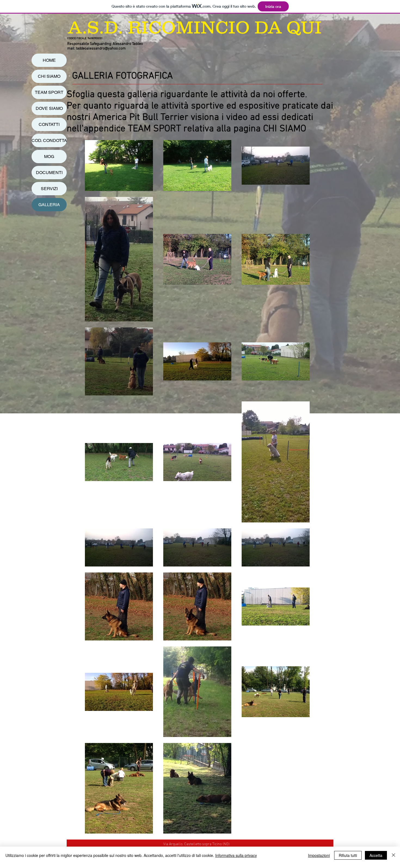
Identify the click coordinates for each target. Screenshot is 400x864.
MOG (49, 156)
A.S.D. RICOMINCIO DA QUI (195, 27)
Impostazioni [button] (319, 855)
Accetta (376, 855)
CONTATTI (49, 124)
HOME (49, 60)
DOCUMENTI (49, 172)
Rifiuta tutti (348, 855)
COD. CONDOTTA (49, 140)
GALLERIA (49, 204)
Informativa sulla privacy (236, 855)
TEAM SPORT (49, 92)
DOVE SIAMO (49, 108)
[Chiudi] (393, 855)
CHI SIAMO (49, 76)
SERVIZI (49, 188)
